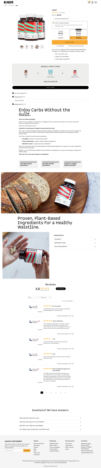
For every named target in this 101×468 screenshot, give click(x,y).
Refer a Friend (69, 447)
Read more (53, 381)
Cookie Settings (54, 451)
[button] (31, 27)
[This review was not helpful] (72, 315)
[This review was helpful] (69, 386)
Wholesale (37, 445)
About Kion (37, 453)
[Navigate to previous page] (37, 393)
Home (5, 5)
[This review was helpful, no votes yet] (69, 315)
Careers (36, 447)
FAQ (35, 451)
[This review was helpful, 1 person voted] (69, 363)
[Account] (92, 2)
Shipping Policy (54, 443)
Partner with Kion (39, 443)
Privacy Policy (54, 449)
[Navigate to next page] (65, 393)
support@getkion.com (87, 452)
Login (67, 449)
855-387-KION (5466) (87, 451)
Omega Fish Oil (75, 77)
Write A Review (60, 288)
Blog (35, 449)
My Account (68, 443)
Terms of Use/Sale (55, 447)
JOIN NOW (26, 450)
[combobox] (33, 297)
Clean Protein (50, 77)
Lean (26, 77)
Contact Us (37, 454)
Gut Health (11, 5)
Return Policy (53, 445)
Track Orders (69, 445)
